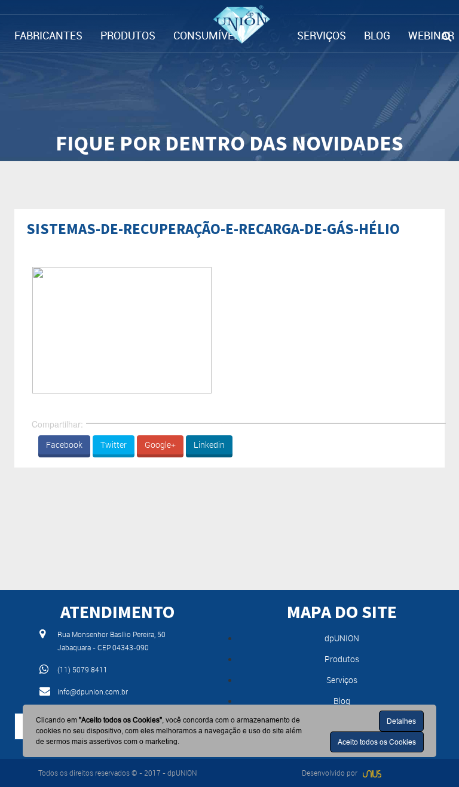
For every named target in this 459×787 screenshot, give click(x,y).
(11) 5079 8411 (82, 669)
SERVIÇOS (321, 35)
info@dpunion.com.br (92, 691)
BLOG (377, 35)
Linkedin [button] (209, 444)
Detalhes (401, 721)
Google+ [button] (160, 444)
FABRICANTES (48, 35)
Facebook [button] (64, 444)
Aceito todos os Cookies (377, 741)
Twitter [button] (113, 444)
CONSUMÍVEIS (208, 35)
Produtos (342, 659)
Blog (341, 700)
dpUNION (342, 638)
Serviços (341, 679)
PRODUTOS (127, 35)
